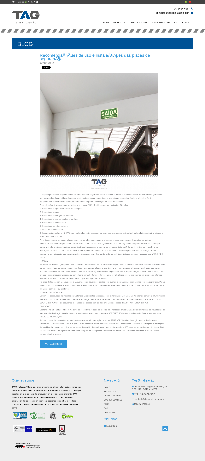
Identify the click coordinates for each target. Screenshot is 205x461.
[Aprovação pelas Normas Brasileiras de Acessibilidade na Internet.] (20, 418)
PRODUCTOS (119, 23)
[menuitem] (29, 2)
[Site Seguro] (67, 418)
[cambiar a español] (190, 2)
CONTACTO (187, 23)
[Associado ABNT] (23, 431)
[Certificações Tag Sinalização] (38, 418)
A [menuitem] (34, 2)
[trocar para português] (186, 2)
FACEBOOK (111, 426)
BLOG (106, 404)
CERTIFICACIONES (138, 23)
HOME (106, 23)
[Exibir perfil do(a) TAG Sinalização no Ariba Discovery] (46, 431)
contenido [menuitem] (21, 2)
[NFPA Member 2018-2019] (62, 434)
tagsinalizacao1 (142, 404)
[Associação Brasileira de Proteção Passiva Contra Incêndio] (27, 447)
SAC (176, 23)
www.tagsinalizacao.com (50, 334)
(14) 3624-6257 (181, 8)
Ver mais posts (53, 344)
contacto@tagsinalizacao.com (173, 12)
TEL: (144, 394)
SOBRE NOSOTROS (161, 23)
